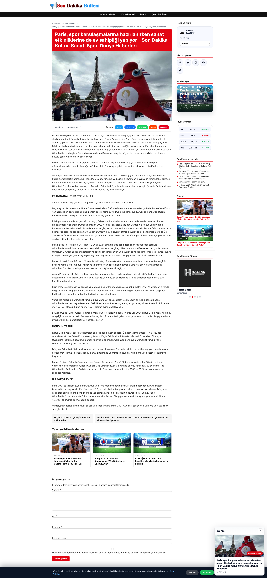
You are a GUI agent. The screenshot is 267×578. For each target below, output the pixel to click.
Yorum (56, 490)
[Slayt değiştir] (190, 297)
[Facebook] (180, 62)
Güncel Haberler (108, 14)
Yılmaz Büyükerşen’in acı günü (192, 182)
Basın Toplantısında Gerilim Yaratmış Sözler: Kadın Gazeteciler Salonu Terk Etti (195, 166)
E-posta (57, 527)
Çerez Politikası (159, 14)
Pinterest (163, 127)
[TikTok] (180, 70)
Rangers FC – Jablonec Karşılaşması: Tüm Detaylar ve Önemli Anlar (194, 172)
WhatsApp (142, 127)
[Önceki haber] (202, 89)
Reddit (153, 127)
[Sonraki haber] (208, 89)
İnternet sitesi (59, 538)
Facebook (130, 127)
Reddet (192, 572)
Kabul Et (207, 572)
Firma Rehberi (128, 14)
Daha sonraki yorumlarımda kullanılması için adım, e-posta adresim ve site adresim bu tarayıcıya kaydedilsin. (109, 552)
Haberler (56, 23)
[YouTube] (203, 62)
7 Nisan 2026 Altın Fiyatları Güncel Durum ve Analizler (194, 186)
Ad (54, 516)
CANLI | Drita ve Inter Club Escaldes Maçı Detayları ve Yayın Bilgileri (194, 177)
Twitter (119, 127)
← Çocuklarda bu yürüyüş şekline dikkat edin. (72, 419)
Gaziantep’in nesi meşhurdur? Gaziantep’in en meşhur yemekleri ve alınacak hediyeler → (132, 419)
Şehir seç (184, 38)
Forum (143, 14)
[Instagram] (195, 62)
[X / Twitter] (188, 62)
